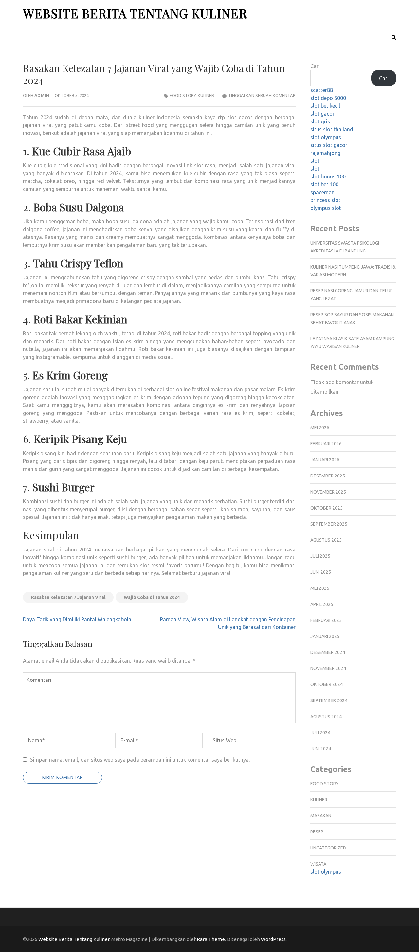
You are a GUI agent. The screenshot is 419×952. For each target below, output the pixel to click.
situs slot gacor (328, 145)
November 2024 (328, 668)
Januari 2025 (324, 636)
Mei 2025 (319, 588)
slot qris (320, 121)
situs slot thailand (331, 129)
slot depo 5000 (328, 98)
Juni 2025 (320, 572)
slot (314, 161)
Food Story (183, 95)
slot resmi (152, 565)
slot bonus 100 (328, 176)
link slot (193, 165)
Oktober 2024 (326, 684)
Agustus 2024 (326, 716)
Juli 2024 (320, 732)
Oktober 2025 (326, 508)
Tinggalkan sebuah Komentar (262, 95)
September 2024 (328, 700)
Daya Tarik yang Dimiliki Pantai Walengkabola (77, 619)
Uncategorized (328, 847)
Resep (316, 831)
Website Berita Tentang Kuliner (135, 13)
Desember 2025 (327, 475)
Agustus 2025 (326, 540)
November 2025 (328, 492)
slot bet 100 (324, 184)
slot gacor (322, 114)
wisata (318, 864)
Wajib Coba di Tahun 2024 (152, 597)
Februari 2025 (326, 620)
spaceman (322, 192)
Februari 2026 (326, 443)
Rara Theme (211, 939)
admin (41, 95)
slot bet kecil (325, 106)
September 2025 (328, 524)
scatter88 (321, 90)
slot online (177, 389)
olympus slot (325, 208)
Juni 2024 (320, 748)
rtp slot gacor (235, 117)
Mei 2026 (319, 427)
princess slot (325, 200)
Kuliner (206, 95)
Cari (315, 66)
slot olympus (325, 137)
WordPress (273, 939)
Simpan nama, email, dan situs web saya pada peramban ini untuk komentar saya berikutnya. (140, 760)
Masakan (320, 815)
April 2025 (321, 604)
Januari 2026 (324, 459)
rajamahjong (325, 153)
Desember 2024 (327, 652)
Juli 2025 (320, 556)
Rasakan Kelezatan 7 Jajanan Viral (68, 597)
